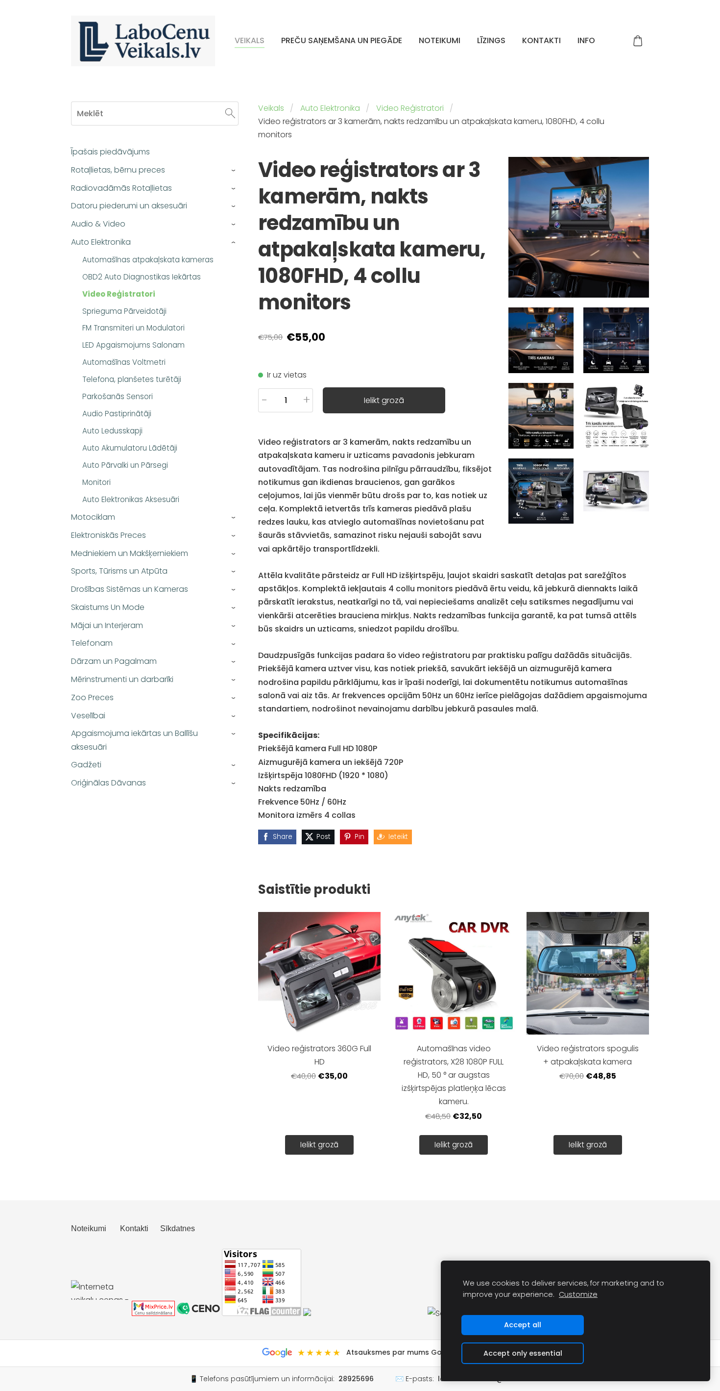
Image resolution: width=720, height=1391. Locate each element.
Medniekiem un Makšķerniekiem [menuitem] (129, 553)
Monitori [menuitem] (96, 482)
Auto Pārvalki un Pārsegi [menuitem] (125, 465)
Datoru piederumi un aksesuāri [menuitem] (129, 205)
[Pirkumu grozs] (638, 41)
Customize (578, 1294)
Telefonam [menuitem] (92, 643)
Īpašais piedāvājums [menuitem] (110, 151)
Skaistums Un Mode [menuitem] (107, 607)
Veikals (271, 108)
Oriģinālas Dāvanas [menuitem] (108, 782)
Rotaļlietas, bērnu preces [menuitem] (118, 170)
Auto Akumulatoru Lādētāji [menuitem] (129, 448)
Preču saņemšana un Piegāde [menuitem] (341, 40)
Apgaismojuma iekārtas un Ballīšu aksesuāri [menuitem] (134, 740)
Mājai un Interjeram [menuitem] (107, 625)
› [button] (233, 170)
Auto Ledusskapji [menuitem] (112, 431)
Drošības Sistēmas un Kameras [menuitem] (129, 589)
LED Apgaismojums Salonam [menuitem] (133, 345)
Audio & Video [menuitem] (98, 223)
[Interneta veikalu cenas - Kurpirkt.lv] (100, 1313)
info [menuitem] (586, 40)
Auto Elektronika (330, 108)
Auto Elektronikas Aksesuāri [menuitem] (130, 499)
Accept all (522, 1325)
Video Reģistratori (410, 108)
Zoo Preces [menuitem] (92, 697)
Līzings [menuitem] (491, 40)
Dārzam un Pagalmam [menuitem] (114, 661)
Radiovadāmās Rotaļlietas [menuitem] (121, 188)
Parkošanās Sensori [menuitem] (117, 396)
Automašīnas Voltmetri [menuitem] (124, 362)
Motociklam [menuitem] (93, 517)
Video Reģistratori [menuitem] (118, 294)
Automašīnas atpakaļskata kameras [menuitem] (148, 259)
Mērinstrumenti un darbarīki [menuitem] (122, 679)
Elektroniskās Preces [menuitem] (108, 535)
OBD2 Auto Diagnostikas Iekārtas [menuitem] (141, 277)
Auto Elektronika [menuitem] (101, 242)
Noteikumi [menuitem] (439, 40)
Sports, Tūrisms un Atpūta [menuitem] (119, 571)
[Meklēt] (230, 113)
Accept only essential (522, 1353)
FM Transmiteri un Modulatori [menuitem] (133, 328)
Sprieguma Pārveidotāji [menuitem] (124, 311)
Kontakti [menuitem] (541, 40)
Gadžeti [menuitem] (86, 764)
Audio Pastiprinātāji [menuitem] (116, 413)
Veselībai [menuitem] (88, 715)
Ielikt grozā (384, 400)
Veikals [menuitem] (249, 40)
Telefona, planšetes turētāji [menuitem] (131, 379)
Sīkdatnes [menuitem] (177, 1228)
